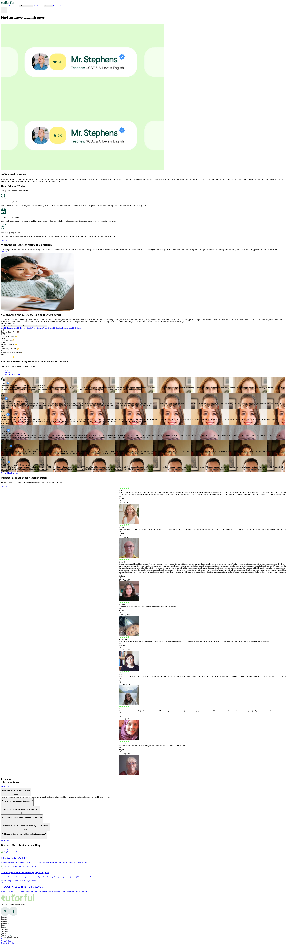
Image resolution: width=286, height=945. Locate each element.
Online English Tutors (13, 374)
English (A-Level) (43, 328)
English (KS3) (19, 328)
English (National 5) (76, 328)
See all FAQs (5, 787)
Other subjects (27, 326)
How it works (13, 6)
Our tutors (4, 6)
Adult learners (38, 6)
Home (7, 370)
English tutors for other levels (11, 326)
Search (7, 372)
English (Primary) (7, 328)
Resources (48, 6)
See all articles (6, 850)
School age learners (26, 6)
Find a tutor (5, 23)
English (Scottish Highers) (59, 328)
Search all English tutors (9, 473)
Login (55, 6)
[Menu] (4, 10)
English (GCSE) (30, 328)
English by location (40, 326)
